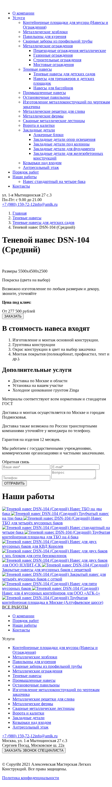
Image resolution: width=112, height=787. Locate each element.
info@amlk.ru (46, 204)
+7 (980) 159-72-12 (18, 204)
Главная (20, 213)
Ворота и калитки (39, 125)
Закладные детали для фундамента (64, 149)
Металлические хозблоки (45, 32)
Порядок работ (26, 172)
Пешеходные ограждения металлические (69, 50)
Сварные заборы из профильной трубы (57, 41)
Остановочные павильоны (46, 97)
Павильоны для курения (44, 36)
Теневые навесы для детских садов (64, 74)
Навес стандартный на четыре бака (54, 181)
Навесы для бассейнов (53, 88)
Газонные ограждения (53, 55)
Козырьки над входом (42, 163)
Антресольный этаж (41, 167)
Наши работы (25, 177)
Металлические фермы (43, 116)
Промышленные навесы (44, 92)
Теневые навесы (37, 69)
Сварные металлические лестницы (54, 120)
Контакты (21, 186)
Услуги (19, 18)
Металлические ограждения (48, 46)
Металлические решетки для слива (54, 111)
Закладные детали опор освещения (64, 139)
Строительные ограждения (57, 60)
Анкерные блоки (48, 135)
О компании (23, 13)
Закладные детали (39, 130)
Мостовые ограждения (53, 64)
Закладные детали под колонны (61, 144)
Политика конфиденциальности (30, 778)
